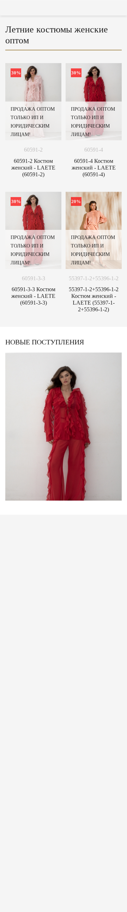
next (117, 428)
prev (10, 428)
